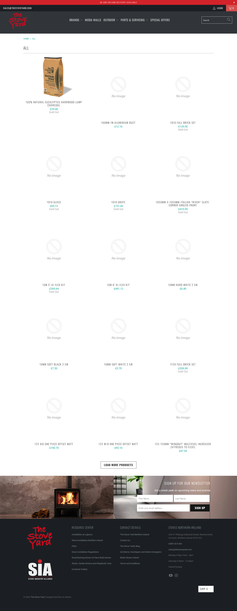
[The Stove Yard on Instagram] (176, 576)
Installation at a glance (82, 534)
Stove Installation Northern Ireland (87, 540)
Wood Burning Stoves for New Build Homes (91, 557)
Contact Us (125, 540)
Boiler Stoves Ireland (129, 557)
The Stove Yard (37, 597)
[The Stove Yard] (20, 22)
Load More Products (118, 465)
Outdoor (109, 20)
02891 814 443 (175, 544)
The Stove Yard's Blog (130, 546)
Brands (74, 20)
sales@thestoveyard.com (17, 8)
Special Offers (160, 20)
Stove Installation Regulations (85, 552)
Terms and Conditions (130, 563)
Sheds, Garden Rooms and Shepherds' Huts (91, 563)
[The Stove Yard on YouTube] (170, 576)
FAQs (74, 546)
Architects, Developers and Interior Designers (140, 552)
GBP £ (204, 588)
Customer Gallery (79, 569)
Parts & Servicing (133, 20)
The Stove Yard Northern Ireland (134, 534)
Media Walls (93, 20)
